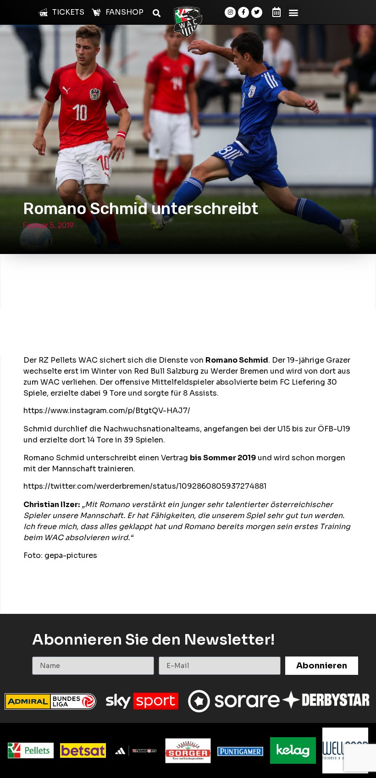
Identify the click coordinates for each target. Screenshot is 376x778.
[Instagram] (230, 12)
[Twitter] (256, 12)
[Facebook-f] (243, 12)
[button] (293, 12)
